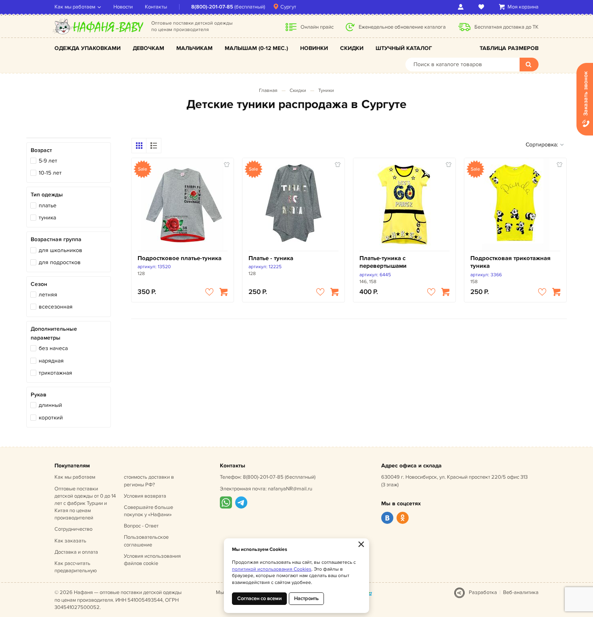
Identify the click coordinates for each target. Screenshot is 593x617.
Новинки (314, 48)
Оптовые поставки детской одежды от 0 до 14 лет (85, 503)
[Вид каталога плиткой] (139, 145)
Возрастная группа (56, 239)
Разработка (483, 592)
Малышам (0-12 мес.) (256, 48)
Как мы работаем (74, 7)
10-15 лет (50, 172)
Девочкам (148, 48)
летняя (48, 294)
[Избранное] (482, 7)
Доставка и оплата (76, 552)
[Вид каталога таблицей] (153, 145)
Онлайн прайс (317, 27)
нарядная (51, 360)
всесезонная (56, 306)
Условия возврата (145, 496)
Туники (326, 91)
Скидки (351, 48)
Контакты (156, 7)
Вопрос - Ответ (141, 526)
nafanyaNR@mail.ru (290, 489)
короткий (51, 417)
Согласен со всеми (259, 598)
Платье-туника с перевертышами (383, 262)
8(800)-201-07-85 (212, 7)
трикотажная (55, 372)
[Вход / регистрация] (462, 7)
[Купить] (223, 292)
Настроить (306, 598)
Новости (123, 7)
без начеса (53, 348)
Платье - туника (270, 258)
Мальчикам (194, 48)
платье (47, 205)
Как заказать (70, 541)
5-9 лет (48, 160)
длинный (50, 405)
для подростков (60, 262)
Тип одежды (47, 194)
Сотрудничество (73, 529)
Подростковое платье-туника (179, 258)
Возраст (41, 150)
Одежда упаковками (87, 48)
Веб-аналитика (521, 592)
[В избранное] (209, 292)
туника (47, 217)
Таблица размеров (509, 48)
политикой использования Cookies (271, 569)
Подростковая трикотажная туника (510, 262)
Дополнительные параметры (54, 333)
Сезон (39, 284)
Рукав (38, 394)
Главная (268, 91)
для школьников (60, 250)
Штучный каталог (404, 48)
